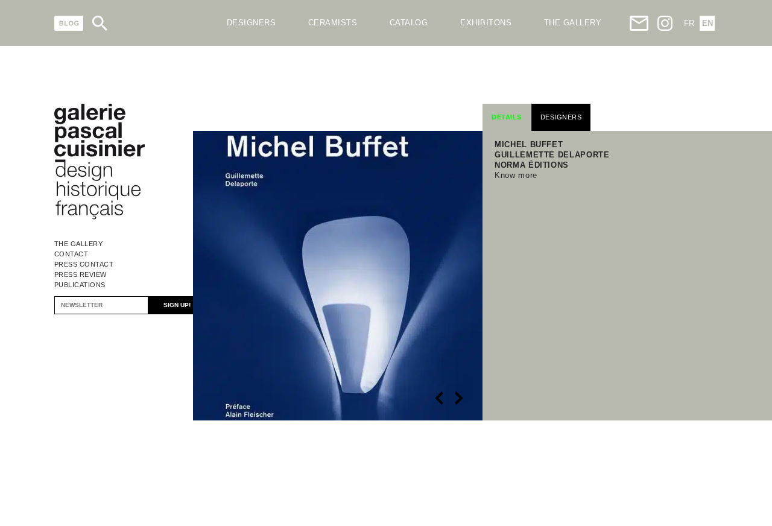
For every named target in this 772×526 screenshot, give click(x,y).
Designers (251, 22)
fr (689, 23)
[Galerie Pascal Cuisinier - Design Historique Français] (99, 217)
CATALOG (409, 22)
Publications (80, 284)
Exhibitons (485, 22)
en (707, 23)
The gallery (573, 22)
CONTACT (71, 254)
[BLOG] (69, 23)
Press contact (84, 264)
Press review (80, 274)
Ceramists (333, 22)
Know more (516, 175)
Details (507, 117)
